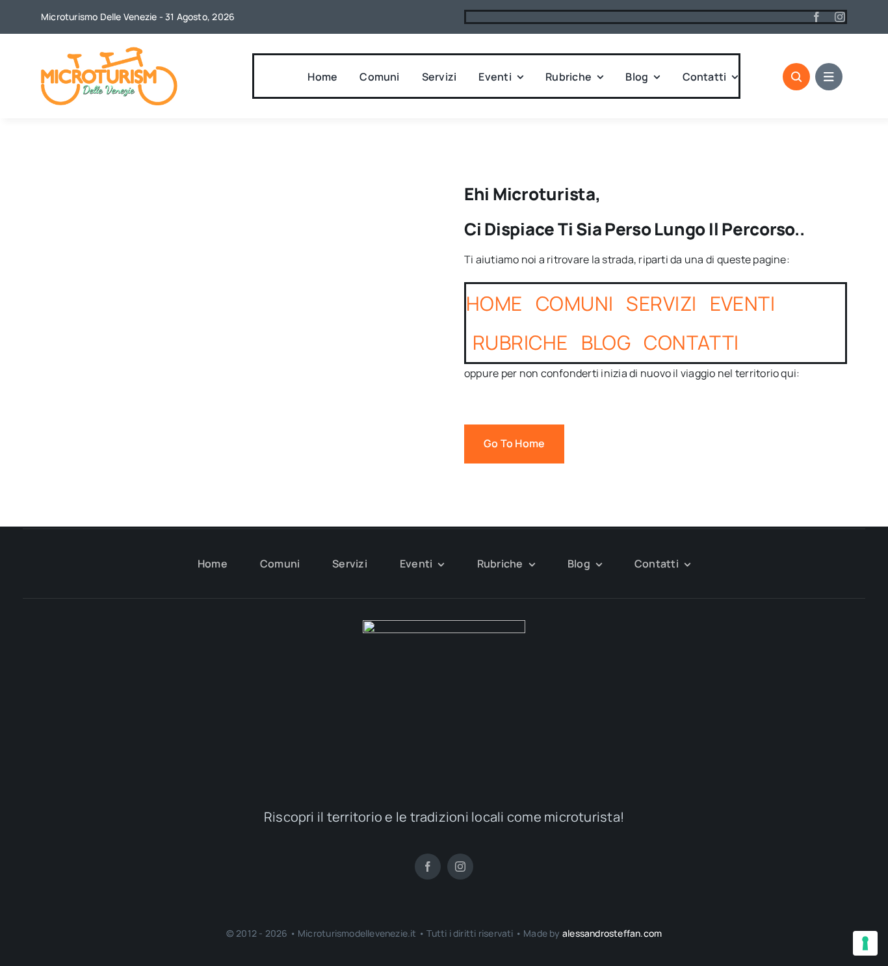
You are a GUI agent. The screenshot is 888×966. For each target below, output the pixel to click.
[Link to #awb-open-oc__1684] (828, 76)
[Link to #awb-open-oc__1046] (796, 76)
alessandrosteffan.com (612, 933)
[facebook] (816, 17)
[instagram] (840, 17)
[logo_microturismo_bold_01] (109, 52)
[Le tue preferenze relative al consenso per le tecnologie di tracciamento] (865, 943)
